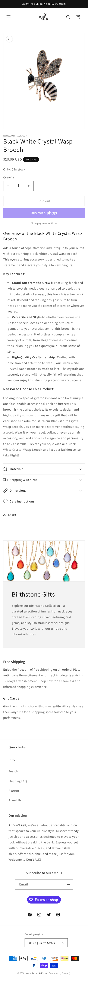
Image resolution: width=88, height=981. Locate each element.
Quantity (8, 177)
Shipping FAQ (18, 781)
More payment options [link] (44, 223)
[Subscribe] (68, 885)
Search (13, 771)
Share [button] (12, 515)
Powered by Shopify (60, 973)
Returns (14, 790)
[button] (8, 17)
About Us (15, 800)
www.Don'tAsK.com (37, 973)
